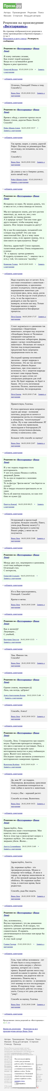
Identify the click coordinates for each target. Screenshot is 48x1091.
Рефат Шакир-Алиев (12, 128)
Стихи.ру (8, 1044)
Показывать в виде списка (14, 38)
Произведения (19, 13)
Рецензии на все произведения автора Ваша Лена (20, 1030)
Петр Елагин (16, 317)
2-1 (9, 1023)
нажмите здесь (20, 1081)
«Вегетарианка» (15, 26)
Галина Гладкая (10, 944)
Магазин (7, 16)
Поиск (41, 13)
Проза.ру (17, 1044)
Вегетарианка (24, 48)
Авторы (7, 13)
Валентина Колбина (11, 764)
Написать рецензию (12, 1029)
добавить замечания (13, 79)
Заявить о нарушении (12, 131)
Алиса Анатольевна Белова (14, 695)
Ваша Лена (15, 93)
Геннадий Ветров (11, 69)
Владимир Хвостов (11, 639)
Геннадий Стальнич (11, 576)
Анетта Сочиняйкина (12, 846)
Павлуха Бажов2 (10, 504)
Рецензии (32, 13)
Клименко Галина (11, 264)
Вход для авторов (32, 16)
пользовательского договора (20, 1053)
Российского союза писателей (27, 1087)
